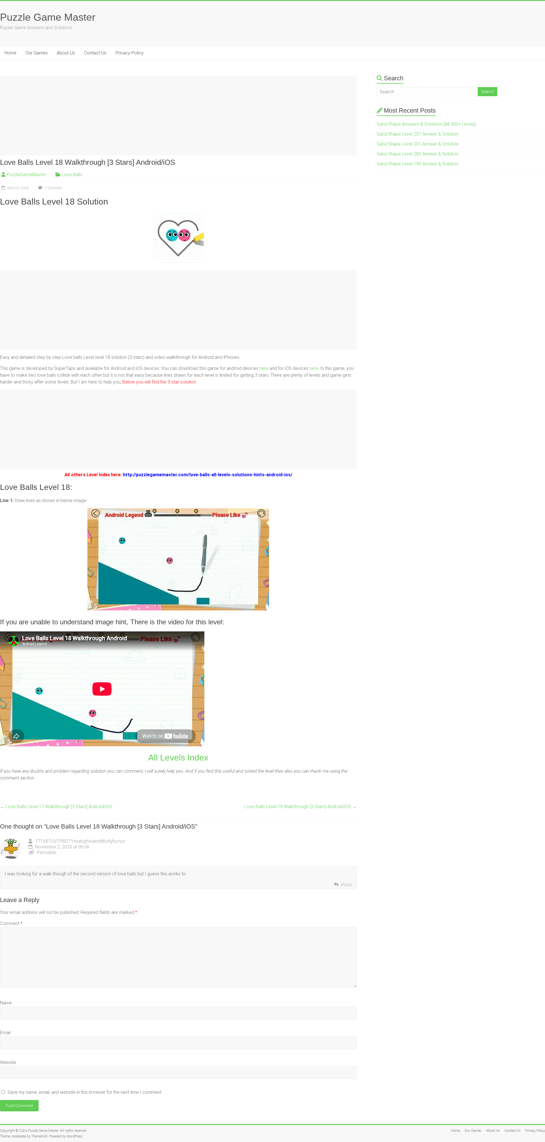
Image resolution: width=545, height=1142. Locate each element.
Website (8, 1062)
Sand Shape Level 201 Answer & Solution (417, 144)
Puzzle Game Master (47, 17)
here (263, 368)
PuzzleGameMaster (26, 174)
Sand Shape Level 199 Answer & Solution (417, 164)
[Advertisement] (170, 115)
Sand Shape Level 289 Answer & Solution (417, 154)
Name (6, 1003)
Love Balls (72, 174)
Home (10, 53)
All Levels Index (178, 757)
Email (5, 1032)
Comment (11, 923)
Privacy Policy (130, 53)
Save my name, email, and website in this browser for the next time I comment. (84, 1092)
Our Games (37, 53)
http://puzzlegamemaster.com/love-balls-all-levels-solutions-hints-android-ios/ (207, 474)
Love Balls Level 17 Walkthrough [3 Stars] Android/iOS (56, 806)
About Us (66, 53)
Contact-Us (95, 53)
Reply (346, 884)
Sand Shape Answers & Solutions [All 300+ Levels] (426, 124)
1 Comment (53, 188)
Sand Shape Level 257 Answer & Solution (417, 134)
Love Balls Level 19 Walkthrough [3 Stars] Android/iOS (300, 806)
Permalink (46, 852)
